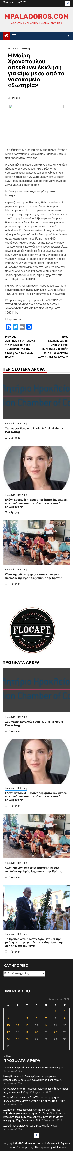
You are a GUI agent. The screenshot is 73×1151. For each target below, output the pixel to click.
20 (36, 1032)
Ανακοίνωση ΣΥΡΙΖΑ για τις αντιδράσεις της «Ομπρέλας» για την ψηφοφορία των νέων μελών (20, 347)
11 (17, 1025)
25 (17, 1039)
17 (8, 1032)
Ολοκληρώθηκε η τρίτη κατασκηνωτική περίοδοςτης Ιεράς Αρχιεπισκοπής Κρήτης (33, 576)
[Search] (68, 36)
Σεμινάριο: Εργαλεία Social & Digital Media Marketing (31, 1067)
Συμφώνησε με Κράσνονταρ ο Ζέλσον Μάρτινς (28, 1125)
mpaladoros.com (36, 16)
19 (27, 1032)
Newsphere (42, 1147)
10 (8, 1025)
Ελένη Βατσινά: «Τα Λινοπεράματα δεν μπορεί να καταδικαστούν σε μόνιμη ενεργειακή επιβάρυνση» (36, 503)
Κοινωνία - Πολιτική (19, 48)
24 (8, 1039)
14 (46, 1025)
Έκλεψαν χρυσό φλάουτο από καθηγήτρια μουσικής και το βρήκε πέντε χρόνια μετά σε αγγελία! (53, 347)
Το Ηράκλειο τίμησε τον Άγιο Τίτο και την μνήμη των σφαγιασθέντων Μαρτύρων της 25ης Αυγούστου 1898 (34, 942)
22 (55, 1032)
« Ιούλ (7, 1055)
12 (27, 1025)
